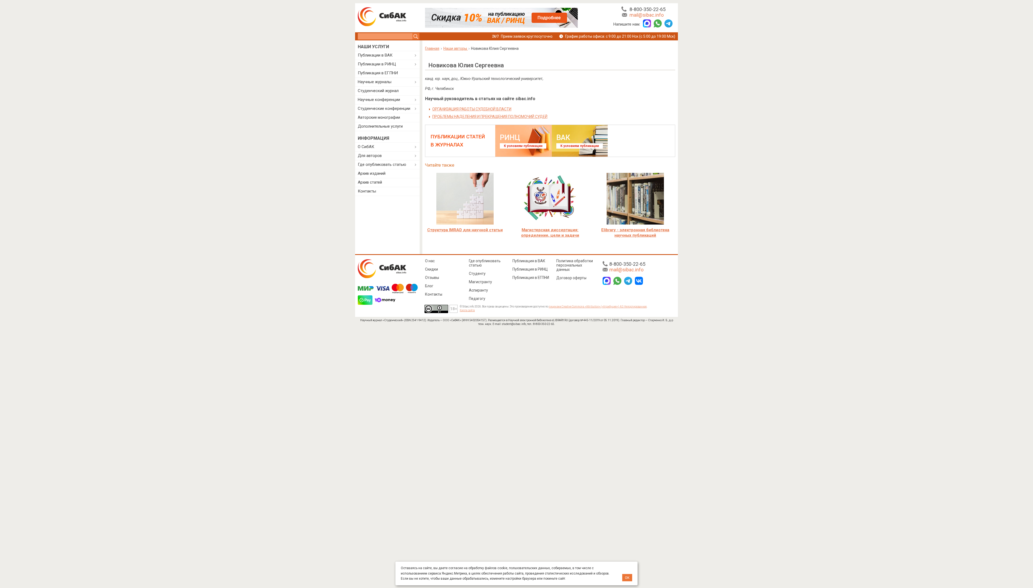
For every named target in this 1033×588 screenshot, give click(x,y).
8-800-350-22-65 (647, 9)
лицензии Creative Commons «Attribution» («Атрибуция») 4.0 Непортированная (598, 306)
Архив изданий (371, 173)
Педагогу (477, 298)
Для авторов (370, 155)
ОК (627, 578)
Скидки (431, 269)
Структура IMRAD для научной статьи (465, 230)
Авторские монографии (379, 117)
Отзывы (432, 277)
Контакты (367, 191)
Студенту (477, 273)
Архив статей (370, 182)
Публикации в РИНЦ (377, 64)
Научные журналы (374, 81)
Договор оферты (571, 278)
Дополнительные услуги (380, 126)
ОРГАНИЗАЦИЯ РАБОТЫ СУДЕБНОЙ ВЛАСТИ (471, 109)
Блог (429, 286)
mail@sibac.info (646, 15)
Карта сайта (467, 310)
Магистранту (480, 282)
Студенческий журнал (378, 90)
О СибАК (366, 146)
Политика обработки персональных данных (574, 265)
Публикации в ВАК (375, 55)
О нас (430, 261)
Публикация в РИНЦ (530, 269)
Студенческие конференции (384, 108)
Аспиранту (478, 290)
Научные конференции (379, 99)
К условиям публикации (523, 146)
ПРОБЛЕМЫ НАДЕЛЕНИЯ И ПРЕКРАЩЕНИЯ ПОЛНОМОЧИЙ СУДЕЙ (489, 116)
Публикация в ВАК (528, 261)
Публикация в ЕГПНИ (378, 73)
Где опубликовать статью (382, 164)
